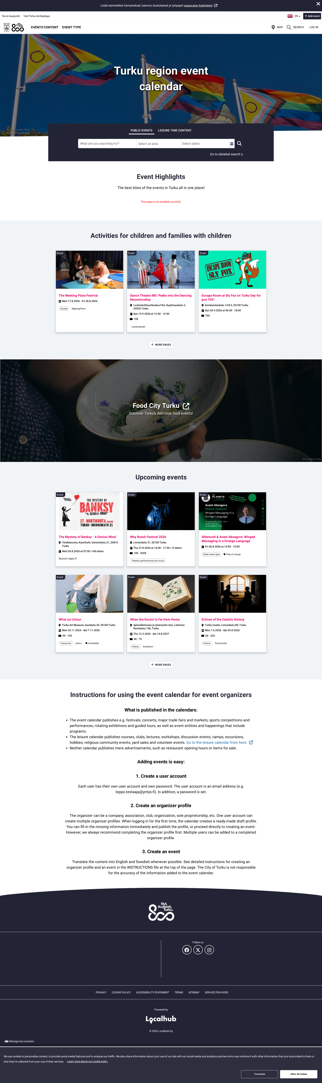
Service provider (216, 992)
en (297, 15)
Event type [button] (71, 27)
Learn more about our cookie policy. (87, 1061)
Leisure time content (175, 130)
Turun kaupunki (11, 16)
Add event (314, 16)
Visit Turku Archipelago (36, 16)
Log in (314, 27)
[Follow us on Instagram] (209, 949)
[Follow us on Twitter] (198, 949)
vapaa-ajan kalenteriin (198, 5)
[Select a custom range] (232, 143)
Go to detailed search (225, 154)
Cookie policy (121, 992)
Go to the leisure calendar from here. (216, 742)
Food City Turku (156, 406)
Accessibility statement (152, 992)
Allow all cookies (299, 1074)
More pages (163, 344)
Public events (141, 130)
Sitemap (194, 992)
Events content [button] (45, 27)
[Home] (14, 27)
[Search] (239, 143)
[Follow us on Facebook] (187, 949)
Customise (259, 1074)
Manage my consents (21, 1041)
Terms (179, 992)
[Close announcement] (318, 3)
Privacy (101, 992)
